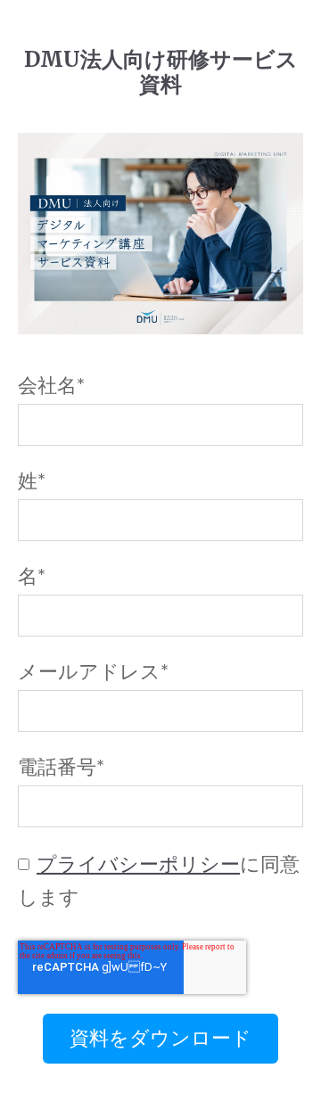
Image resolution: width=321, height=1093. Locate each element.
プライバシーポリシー (138, 863)
